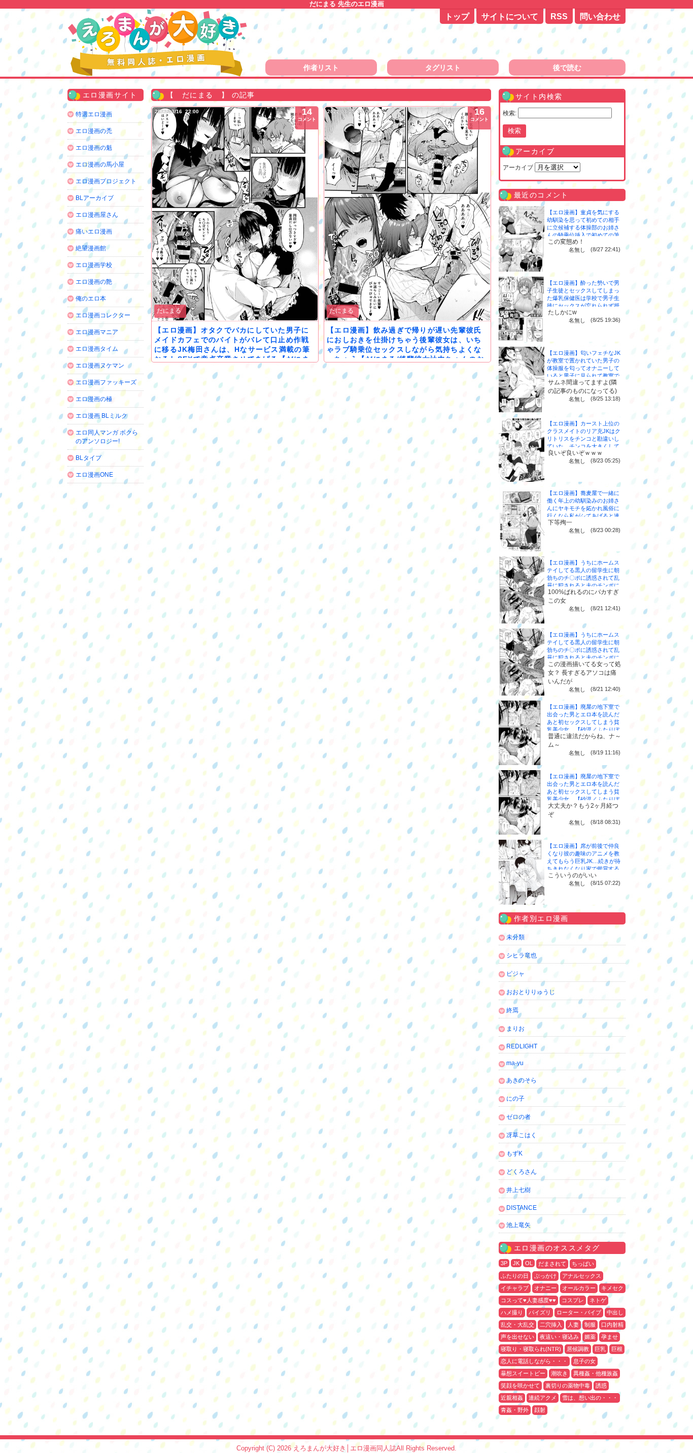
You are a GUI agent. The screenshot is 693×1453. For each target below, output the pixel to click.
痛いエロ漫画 (94, 231)
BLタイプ (88, 457)
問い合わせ (600, 16)
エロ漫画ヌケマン (100, 365)
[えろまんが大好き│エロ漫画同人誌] (158, 14)
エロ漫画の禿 (94, 131)
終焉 (512, 1010)
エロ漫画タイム (97, 348)
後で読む (567, 67)
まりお (515, 1029)
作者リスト (321, 67)
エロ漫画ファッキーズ (106, 382)
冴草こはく (521, 1135)
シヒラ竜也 (521, 955)
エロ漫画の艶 (94, 281)
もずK (514, 1153)
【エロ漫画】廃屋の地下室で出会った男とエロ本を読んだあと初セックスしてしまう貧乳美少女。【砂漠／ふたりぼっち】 (583, 722)
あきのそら (521, 1080)
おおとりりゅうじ (530, 992)
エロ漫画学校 (94, 265)
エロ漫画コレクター (103, 315)
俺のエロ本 (91, 298)
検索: (509, 113)
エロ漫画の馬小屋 (100, 164)
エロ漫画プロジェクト (106, 181)
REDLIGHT (521, 1046)
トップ (457, 16)
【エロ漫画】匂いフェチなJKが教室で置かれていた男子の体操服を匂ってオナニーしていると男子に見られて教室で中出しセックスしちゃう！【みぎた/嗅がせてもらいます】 (583, 376)
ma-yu (515, 1063)
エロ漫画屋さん (97, 214)
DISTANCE (521, 1208)
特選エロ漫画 (94, 114)
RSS (559, 16)
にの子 (515, 1099)
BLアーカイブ (95, 198)
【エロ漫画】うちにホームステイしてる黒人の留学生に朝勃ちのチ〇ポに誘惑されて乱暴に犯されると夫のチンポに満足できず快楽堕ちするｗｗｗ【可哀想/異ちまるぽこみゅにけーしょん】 (584, 585)
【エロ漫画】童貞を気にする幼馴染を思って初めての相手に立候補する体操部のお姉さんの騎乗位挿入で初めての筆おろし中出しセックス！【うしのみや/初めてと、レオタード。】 (584, 235)
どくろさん (521, 1172)
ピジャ (515, 974)
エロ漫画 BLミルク (101, 415)
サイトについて (509, 16)
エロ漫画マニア (97, 332)
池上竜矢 (518, 1225)
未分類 (515, 937)
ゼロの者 (518, 1117)
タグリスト (443, 67)
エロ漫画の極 (94, 399)
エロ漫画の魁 (94, 147)
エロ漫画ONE (94, 474)
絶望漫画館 (91, 248)
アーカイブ (518, 167)
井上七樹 (518, 1190)
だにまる (169, 310)
